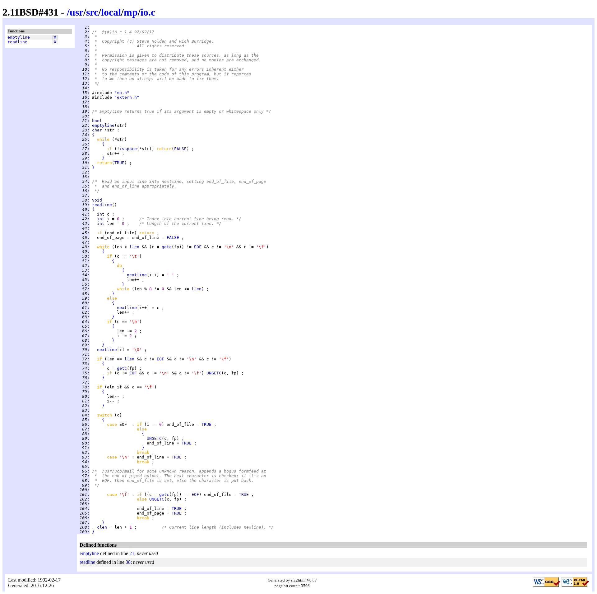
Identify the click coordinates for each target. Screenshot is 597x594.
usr (76, 12)
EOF (197, 247)
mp (131, 12)
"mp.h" (121, 92)
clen (102, 527)
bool (97, 120)
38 (128, 562)
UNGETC (213, 373)
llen (134, 247)
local (111, 12)
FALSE (180, 148)
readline (17, 42)
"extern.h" (126, 97)
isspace (128, 148)
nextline (137, 275)
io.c (148, 12)
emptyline (18, 37)
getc (167, 247)
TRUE (119, 162)
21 (131, 553)
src (92, 12)
